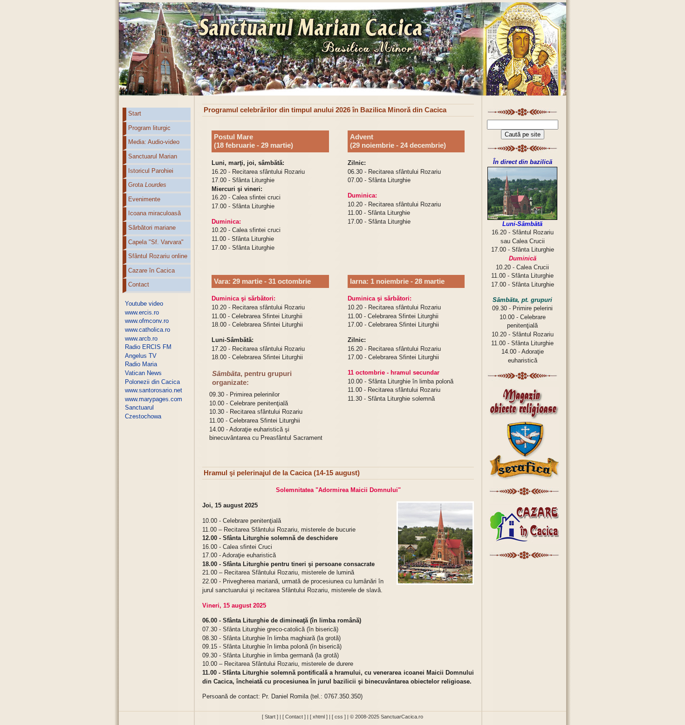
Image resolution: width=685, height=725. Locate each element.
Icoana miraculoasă (154, 213)
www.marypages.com (153, 399)
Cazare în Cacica (151, 270)
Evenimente (144, 199)
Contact (138, 284)
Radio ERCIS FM (148, 346)
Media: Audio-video (153, 141)
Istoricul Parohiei (150, 170)
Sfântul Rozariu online (157, 256)
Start (134, 113)
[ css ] (339, 716)
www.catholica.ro (147, 329)
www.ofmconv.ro (147, 320)
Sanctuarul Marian (152, 156)
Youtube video (144, 303)
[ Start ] (270, 716)
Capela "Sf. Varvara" (156, 242)
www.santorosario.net (153, 390)
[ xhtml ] (319, 716)
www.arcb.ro (141, 338)
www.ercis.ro (142, 312)
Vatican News (143, 372)
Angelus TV (141, 355)
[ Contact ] (294, 716)
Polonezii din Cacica (152, 381)
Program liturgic (149, 127)
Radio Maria (141, 364)
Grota (147, 184)
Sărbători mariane (152, 227)
